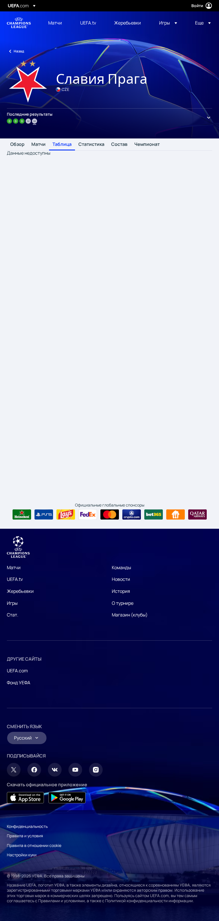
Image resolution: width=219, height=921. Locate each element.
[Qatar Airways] (197, 514)
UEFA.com (17, 670)
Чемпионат (147, 144)
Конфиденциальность (27, 826)
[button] (168, 22)
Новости (121, 579)
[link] (55, 22)
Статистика (91, 144)
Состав (119, 144)
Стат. (12, 615)
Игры (12, 603)
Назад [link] (19, 51)
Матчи (38, 144)
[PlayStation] (44, 514)
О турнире (122, 603)
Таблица (62, 144)
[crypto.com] (131, 514)
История (121, 591)
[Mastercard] (109, 514)
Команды (121, 567)
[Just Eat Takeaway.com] (175, 514)
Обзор (17, 144)
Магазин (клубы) (130, 615)
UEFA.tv (15, 579)
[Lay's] (65, 514)
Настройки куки (21, 854)
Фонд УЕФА (18, 682)
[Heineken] (22, 514)
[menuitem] (57, 22)
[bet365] (153, 514)
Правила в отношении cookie (34, 845)
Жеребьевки (20, 591)
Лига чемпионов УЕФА (19, 22)
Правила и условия (25, 835)
